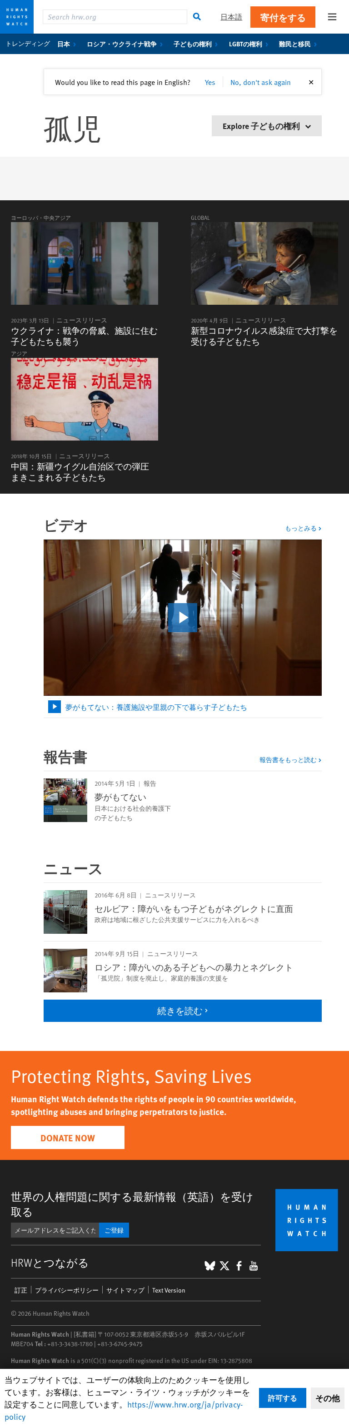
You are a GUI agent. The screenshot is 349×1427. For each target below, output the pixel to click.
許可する (282, 1397)
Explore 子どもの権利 (262, 125)
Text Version (168, 1290)
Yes (210, 82)
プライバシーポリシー (67, 1290)
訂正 (21, 1290)
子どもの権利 (193, 43)
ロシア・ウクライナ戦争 (122, 43)
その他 (327, 1398)
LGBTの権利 (245, 43)
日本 (63, 43)
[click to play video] (182, 617)
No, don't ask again (260, 82)
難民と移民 (295, 43)
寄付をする (283, 17)
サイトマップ (125, 1290)
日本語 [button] (231, 16)
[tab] (183, 707)
